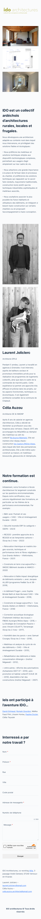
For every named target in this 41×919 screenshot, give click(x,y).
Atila (31, 871)
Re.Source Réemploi (18, 438)
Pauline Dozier (32, 714)
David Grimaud (9, 711)
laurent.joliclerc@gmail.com (14, 885)
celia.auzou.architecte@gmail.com (17, 891)
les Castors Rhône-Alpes (24, 444)
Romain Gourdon (23, 711)
